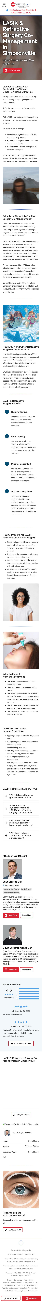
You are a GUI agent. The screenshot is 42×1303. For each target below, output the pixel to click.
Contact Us (18, 1280)
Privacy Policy (31, 1285)
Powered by (17, 1273)
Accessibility (28, 1280)
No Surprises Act (31, 1283)
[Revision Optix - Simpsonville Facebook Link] (21, 1243)
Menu (4, 6)
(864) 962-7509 (29, 1261)
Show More (19, 1036)
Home (9, 1280)
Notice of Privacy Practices (13, 1285)
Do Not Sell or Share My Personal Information (21, 1291)
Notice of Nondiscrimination (13, 1283)
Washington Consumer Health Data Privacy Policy (20, 1288)
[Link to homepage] (21, 5)
